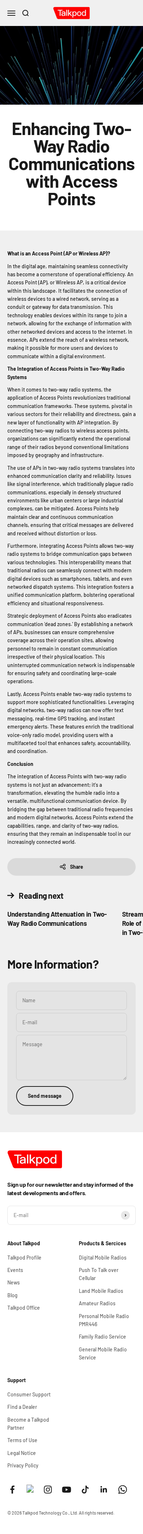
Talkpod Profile (24, 1257)
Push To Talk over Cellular (98, 1274)
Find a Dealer (22, 1407)
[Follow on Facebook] (12, 1489)
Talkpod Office (23, 1308)
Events (15, 1270)
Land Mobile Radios (101, 1291)
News (13, 1282)
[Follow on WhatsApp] (123, 1489)
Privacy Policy (22, 1465)
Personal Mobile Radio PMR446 (104, 1320)
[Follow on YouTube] (67, 1489)
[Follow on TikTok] (85, 1489)
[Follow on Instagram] (48, 1489)
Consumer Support (29, 1394)
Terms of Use (22, 1440)
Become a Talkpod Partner (28, 1424)
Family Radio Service (102, 1336)
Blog (12, 1295)
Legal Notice (21, 1453)
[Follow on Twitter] (30, 1491)
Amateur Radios (97, 1303)
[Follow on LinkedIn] (104, 1489)
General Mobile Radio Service (103, 1353)
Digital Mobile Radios (102, 1257)
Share (76, 867)
